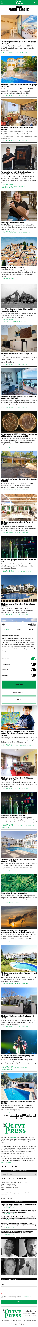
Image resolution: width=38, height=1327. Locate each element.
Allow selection (19, 692)
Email (3, 1284)
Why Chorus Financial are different (13, 815)
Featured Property (21, 52)
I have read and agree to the (18, 1297)
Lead (4, 321)
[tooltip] (2, 1166)
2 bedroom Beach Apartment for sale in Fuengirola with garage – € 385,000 (18, 397)
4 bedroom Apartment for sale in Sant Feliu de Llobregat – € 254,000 (17, 779)
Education (6, 745)
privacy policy (27, 1297)
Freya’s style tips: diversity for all (12, 222)
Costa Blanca (27, 572)
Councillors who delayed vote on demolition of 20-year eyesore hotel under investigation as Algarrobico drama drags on (18, 1224)
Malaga (5, 280)
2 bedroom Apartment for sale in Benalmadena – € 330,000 (18, 128)
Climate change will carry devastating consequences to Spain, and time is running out (17, 931)
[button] (35, 1174)
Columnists (33, 447)
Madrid (9, 321)
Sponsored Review (24, 233)
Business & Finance (21, 447)
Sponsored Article (7, 1069)
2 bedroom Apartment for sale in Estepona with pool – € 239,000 (19, 974)
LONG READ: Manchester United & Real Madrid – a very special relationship (18, 310)
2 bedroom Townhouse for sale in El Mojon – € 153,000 (16, 354)
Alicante (5, 572)
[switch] (33, 664)
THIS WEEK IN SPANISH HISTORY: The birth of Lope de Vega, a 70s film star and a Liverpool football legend (18, 1211)
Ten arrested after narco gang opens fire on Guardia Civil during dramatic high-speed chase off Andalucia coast (17, 1231)
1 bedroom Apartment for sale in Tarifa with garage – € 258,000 (18, 42)
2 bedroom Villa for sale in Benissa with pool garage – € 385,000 (19, 85)
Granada (5, 186)
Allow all (19, 684)
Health (17, 902)
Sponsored (21, 186)
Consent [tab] (6, 629)
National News (17, 321)
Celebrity (5, 1067)
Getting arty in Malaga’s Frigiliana (12, 267)
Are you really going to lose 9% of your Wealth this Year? (18, 560)
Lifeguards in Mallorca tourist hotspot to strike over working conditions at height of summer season (18, 1205)
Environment (19, 941)
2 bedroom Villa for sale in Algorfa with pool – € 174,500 (17, 1017)
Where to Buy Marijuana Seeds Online (14, 893)
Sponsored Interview (8, 188)
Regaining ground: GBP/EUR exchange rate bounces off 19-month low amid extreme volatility (19, 435)
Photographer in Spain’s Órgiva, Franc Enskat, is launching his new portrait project (17, 173)
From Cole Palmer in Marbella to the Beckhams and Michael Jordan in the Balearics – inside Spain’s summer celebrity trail (18, 1217)
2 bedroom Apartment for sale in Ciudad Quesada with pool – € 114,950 (18, 860)
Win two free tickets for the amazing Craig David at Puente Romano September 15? (18, 1056)
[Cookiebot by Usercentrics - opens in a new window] (28, 624)
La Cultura (13, 186)
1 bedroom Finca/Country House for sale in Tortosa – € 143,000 (19, 480)
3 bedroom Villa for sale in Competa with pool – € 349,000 (18, 1102)
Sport (25, 321)
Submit (19, 1302)
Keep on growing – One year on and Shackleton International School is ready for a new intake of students (17, 733)
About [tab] (31, 629)
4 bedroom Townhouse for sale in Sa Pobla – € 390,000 (17, 523)
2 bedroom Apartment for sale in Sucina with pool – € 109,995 (19, 605)
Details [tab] (19, 629)
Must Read (5, 827)
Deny (19, 700)
